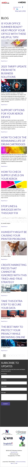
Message (3, 392)
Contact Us (17, 7)
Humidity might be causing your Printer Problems (14, 235)
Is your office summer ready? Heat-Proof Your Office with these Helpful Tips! (13, 30)
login (16, 463)
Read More (4, 61)
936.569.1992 (20, 11)
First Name (4, 373)
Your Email (3, 386)
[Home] (5, 2)
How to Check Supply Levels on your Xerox (12, 175)
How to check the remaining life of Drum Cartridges (14, 141)
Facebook (22, 7)
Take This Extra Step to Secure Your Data (11, 304)
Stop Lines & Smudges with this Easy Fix (11, 210)
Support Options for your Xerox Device (12, 113)
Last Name (3, 380)
